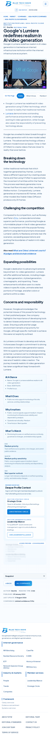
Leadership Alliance (34, 681)
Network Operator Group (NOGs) (13, 667)
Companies (22, 16)
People (6, 681)
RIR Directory (31, 667)
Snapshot (9, 576)
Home (5, 16)
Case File (29, 650)
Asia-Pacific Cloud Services (16, 19)
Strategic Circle (33, 686)
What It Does (31, 96)
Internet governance (13, 643)
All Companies (23, 583)
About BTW (7, 717)
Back (8, 583)
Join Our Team (8, 727)
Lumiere (10, 113)
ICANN (28, 656)
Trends (6, 686)
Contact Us (31, 722)
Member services (35, 673)
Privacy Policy (33, 727)
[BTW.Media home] (18, 3)
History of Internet (33, 661)
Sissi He (14, 591)
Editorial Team (33, 717)
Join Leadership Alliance (20, 535)
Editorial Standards (11, 722)
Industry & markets (12, 673)
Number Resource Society (13, 656)
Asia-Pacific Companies (37, 16)
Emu (16, 218)
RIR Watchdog (8, 650)
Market (13, 16)
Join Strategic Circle (18, 512)
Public (20, 96)
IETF (5, 661)
